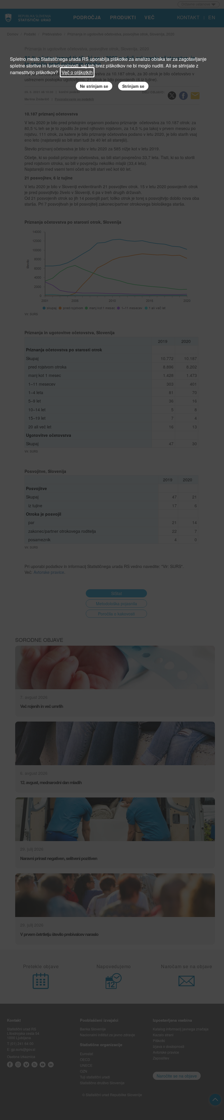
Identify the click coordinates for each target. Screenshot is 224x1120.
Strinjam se (133, 86)
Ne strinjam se (94, 86)
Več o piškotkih (77, 72)
